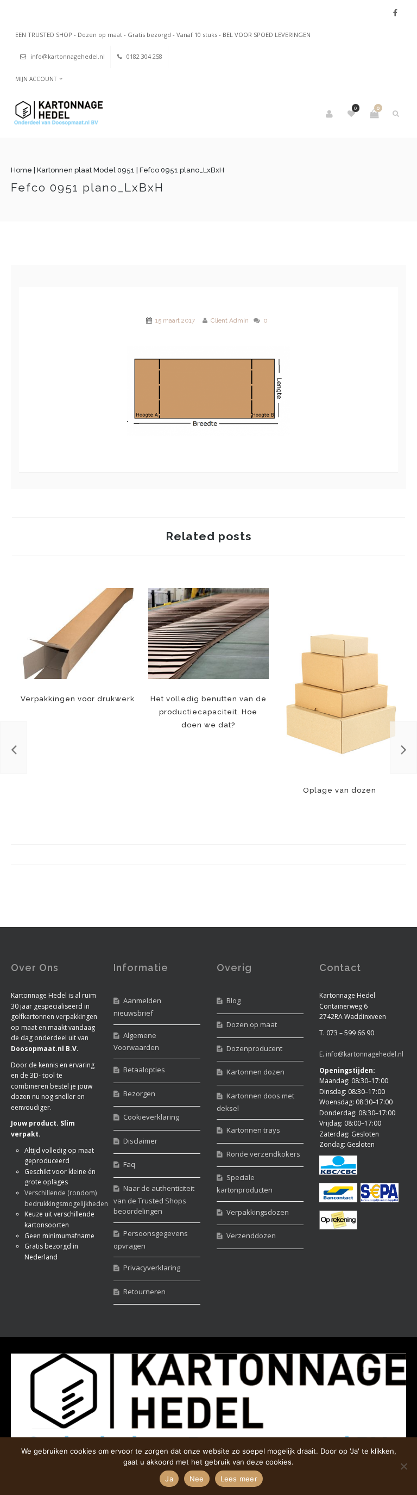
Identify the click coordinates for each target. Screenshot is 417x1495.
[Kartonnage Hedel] (57, 114)
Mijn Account (35, 79)
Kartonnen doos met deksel (255, 1102)
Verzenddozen (251, 1235)
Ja (169, 1478)
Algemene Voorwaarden (136, 1041)
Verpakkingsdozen (257, 1212)
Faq (129, 1164)
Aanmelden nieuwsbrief (137, 1007)
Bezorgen (139, 1093)
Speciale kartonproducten (245, 1183)
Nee (196, 1478)
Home (21, 170)
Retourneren (144, 1291)
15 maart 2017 (175, 320)
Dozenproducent (254, 1048)
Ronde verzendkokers (263, 1154)
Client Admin (230, 320)
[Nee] (403, 1466)
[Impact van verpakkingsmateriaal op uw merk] (13, 747)
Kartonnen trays (253, 1130)
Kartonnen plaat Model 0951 (86, 170)
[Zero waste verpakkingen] (403, 747)
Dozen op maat (251, 1024)
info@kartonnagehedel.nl (67, 56)
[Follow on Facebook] (395, 13)
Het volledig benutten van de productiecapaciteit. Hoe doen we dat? (208, 633)
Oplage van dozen (340, 679)
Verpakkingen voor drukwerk (77, 633)
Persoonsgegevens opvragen (150, 1239)
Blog (233, 1000)
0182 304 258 (144, 56)
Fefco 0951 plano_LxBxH (87, 187)
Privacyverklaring (151, 1267)
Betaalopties (144, 1069)
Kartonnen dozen (255, 1072)
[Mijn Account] (330, 113)
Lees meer (238, 1478)
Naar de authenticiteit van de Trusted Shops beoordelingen (153, 1199)
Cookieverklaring (151, 1117)
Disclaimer (140, 1141)
